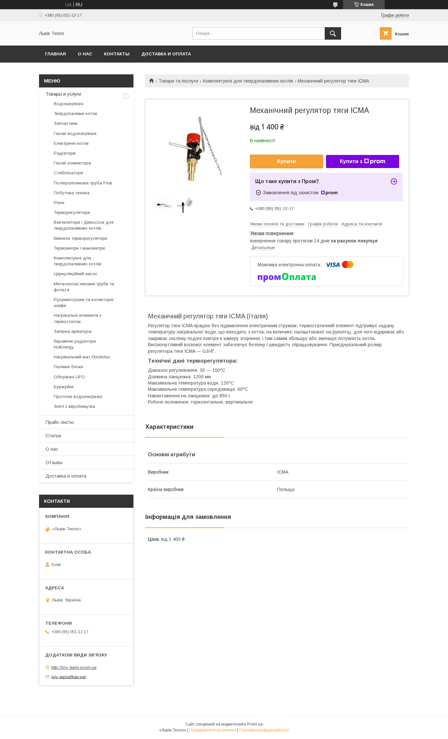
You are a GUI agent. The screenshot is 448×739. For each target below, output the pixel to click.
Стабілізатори (68, 172)
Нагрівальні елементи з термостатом (77, 318)
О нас (85, 53)
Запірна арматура (73, 331)
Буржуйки (63, 386)
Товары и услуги (63, 94)
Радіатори (64, 153)
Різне (59, 202)
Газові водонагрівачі (75, 133)
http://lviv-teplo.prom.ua (73, 667)
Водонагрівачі (68, 103)
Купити (286, 161)
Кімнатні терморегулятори (80, 238)
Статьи (53, 435)
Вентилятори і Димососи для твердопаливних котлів (83, 225)
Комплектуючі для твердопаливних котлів (248, 81)
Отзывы (54, 462)
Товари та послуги (178, 81)
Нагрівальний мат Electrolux (82, 356)
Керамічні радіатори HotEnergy (75, 344)
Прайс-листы (60, 422)
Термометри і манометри (79, 248)
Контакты (117, 53)
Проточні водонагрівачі (78, 396)
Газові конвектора (72, 163)
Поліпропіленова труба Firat (83, 182)
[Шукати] (333, 33)
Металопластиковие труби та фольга (84, 286)
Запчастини (65, 123)
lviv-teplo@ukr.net (68, 676)
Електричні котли (71, 143)
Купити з (351, 161)
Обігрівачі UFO (69, 376)
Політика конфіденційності (264, 730)
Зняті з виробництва (74, 406)
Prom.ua (255, 724)
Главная (55, 53)
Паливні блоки (68, 366)
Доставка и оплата (166, 53)
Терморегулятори (72, 212)
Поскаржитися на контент (212, 730)
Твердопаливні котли (75, 113)
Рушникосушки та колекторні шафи (83, 302)
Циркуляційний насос (75, 273)
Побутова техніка (72, 192)
